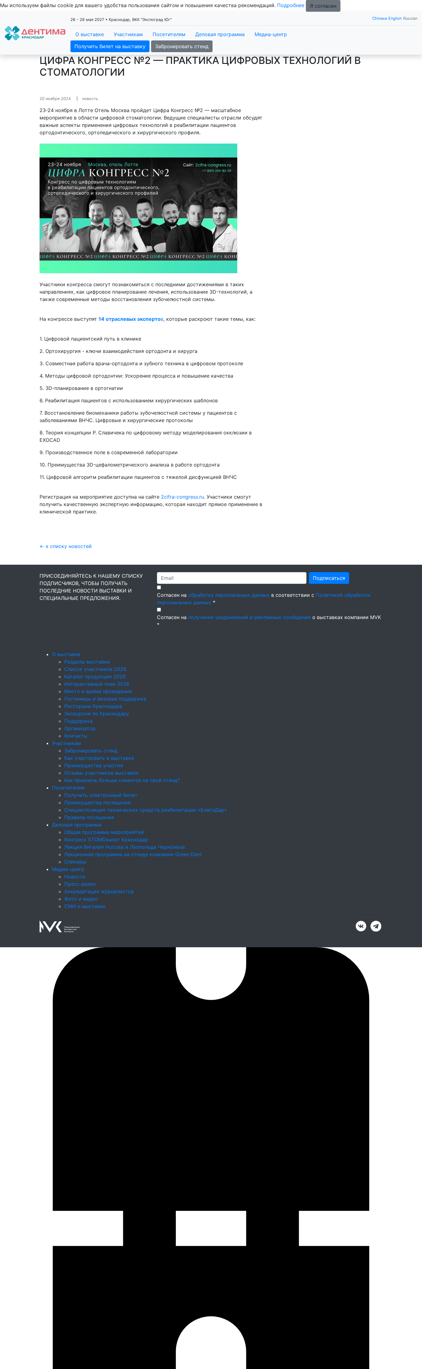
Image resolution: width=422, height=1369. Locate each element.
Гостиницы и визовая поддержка (105, 699)
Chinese (379, 18)
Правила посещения (89, 817)
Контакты (75, 736)
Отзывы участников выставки (101, 773)
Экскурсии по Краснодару (96, 713)
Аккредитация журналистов (99, 891)
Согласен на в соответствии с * (263, 598)
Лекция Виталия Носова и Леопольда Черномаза (124, 847)
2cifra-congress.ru (182, 497)
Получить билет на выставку (110, 46)
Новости (75, 876)
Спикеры (75, 862)
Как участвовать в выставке (99, 758)
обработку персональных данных (229, 595)
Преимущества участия (93, 765)
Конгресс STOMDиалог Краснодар (106, 839)
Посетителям (169, 34)
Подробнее (290, 5)
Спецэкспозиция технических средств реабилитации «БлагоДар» (145, 810)
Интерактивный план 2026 (96, 684)
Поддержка (78, 721)
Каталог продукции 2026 (95, 676)
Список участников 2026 (95, 669)
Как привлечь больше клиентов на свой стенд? (122, 780)
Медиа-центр (271, 34)
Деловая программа (220, 34)
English (395, 18)
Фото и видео (81, 899)
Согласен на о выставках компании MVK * (269, 621)
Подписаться (329, 578)
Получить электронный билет (100, 795)
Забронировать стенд (182, 46)
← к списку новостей (66, 546)
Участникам (128, 34)
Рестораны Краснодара (93, 706)
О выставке (89, 34)
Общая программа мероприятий (104, 832)
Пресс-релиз (80, 884)
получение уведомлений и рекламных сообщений (249, 617)
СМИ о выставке (84, 906)
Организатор (80, 728)
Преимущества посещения (97, 802)
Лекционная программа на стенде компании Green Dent (133, 854)
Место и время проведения (98, 691)
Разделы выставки (87, 662)
